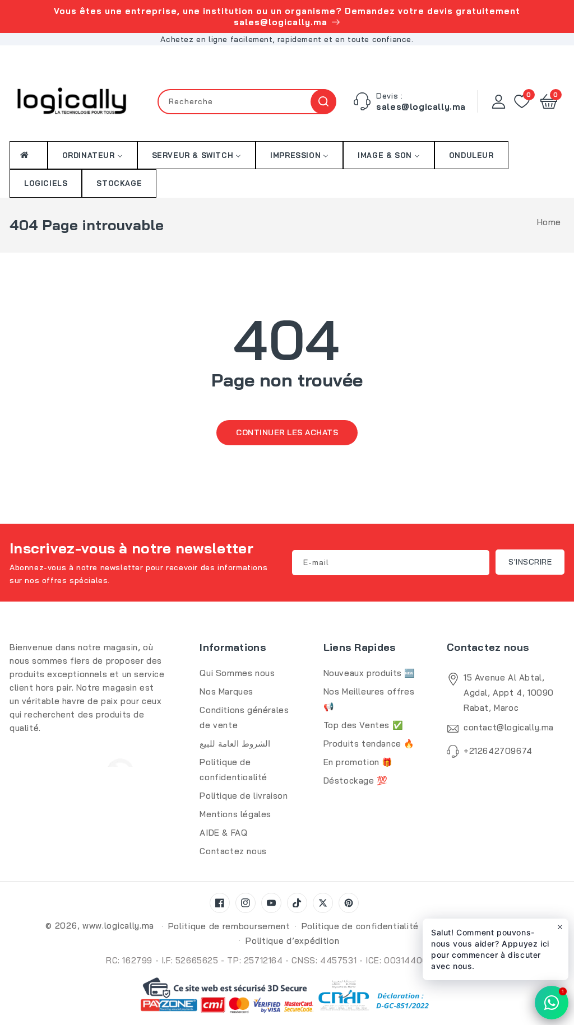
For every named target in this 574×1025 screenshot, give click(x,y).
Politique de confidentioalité (233, 769)
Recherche (323, 101)
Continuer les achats (287, 432)
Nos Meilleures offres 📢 (369, 699)
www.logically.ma (118, 925)
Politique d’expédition (292, 940)
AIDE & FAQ (223, 832)
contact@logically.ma (509, 727)
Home (549, 222)
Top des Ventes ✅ (363, 725)
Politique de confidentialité (360, 926)
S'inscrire (530, 562)
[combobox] (247, 101)
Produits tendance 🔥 (369, 743)
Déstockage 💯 (355, 780)
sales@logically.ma (421, 106)
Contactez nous (233, 851)
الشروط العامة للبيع (235, 743)
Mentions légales (235, 814)
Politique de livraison (244, 795)
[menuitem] (28, 155)
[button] (548, 101)
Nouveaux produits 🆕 (369, 673)
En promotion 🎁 (358, 762)
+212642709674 (498, 751)
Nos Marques (226, 691)
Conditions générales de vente (244, 717)
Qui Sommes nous (237, 673)
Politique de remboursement (229, 926)
